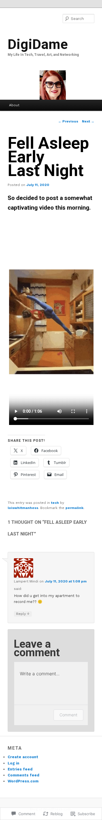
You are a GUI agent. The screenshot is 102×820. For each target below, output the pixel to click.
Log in (13, 763)
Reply (22, 614)
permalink (74, 508)
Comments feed (23, 775)
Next (88, 121)
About (14, 105)
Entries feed (20, 769)
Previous (68, 121)
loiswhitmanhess (23, 508)
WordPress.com (23, 781)
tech (55, 503)
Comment (68, 714)
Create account (23, 757)
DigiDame (38, 44)
